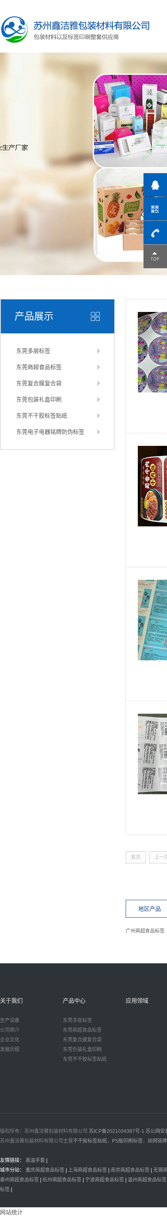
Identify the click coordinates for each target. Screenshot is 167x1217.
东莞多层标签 (33, 351)
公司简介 (9, 1030)
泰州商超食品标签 (19, 1180)
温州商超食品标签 (147, 1180)
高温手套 (35, 1160)
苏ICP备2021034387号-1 (116, 1131)
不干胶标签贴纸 (90, 1141)
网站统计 (11, 1212)
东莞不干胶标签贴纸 (41, 415)
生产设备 (9, 1020)
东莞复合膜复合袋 (39, 383)
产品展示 (34, 316)
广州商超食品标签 (145, 931)
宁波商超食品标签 (104, 1180)
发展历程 (9, 1049)
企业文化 (9, 1040)
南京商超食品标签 (130, 1170)
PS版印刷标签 (127, 1141)
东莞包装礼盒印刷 (39, 399)
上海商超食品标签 (87, 1170)
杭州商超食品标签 (62, 1180)
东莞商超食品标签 (39, 367)
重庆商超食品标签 (45, 1170)
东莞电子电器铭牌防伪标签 (50, 431)
